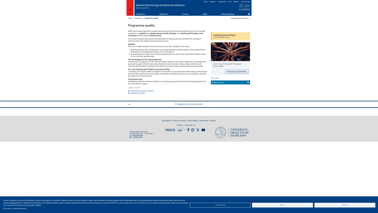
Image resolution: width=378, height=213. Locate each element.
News (170, 130)
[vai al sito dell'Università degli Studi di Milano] (240, 7)
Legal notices (203, 121)
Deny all (282, 205)
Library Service (245, 1)
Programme (140, 14)
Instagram (192, 129)
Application (163, 14)
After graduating (227, 14)
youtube (203, 129)
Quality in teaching (137, 93)
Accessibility (166, 121)
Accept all (344, 205)
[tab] (189, 104)
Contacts (212, 121)
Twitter (198, 129)
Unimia (205, 1)
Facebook (188, 129)
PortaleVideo (181, 130)
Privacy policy (7, 208)
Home (249, 14)
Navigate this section (239, 18)
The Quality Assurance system (142, 91)
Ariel (229, 1)
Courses (185, 14)
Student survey (218, 82)
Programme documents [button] (189, 104)
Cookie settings (220, 205)
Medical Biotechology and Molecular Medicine (160, 5)
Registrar (212, 1)
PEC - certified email (135, 137)
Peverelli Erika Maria (221, 37)
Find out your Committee (237, 72)
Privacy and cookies (179, 121)
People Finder (222, 1)
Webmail (236, 1)
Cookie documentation (20, 208)
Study (205, 14)
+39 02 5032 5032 (137, 135)
